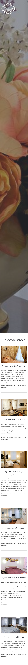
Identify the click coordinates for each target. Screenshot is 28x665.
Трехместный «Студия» (14, 637)
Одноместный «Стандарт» (14, 366)
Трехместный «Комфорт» (14, 419)
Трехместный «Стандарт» (14, 528)
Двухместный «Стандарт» (14, 577)
